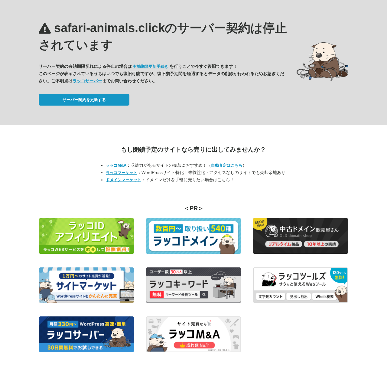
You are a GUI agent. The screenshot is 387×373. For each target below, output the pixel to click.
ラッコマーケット (121, 172)
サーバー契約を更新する (84, 99)
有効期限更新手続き (150, 66)
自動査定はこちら (226, 165)
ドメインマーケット (123, 180)
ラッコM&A (116, 165)
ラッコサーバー (87, 80)
